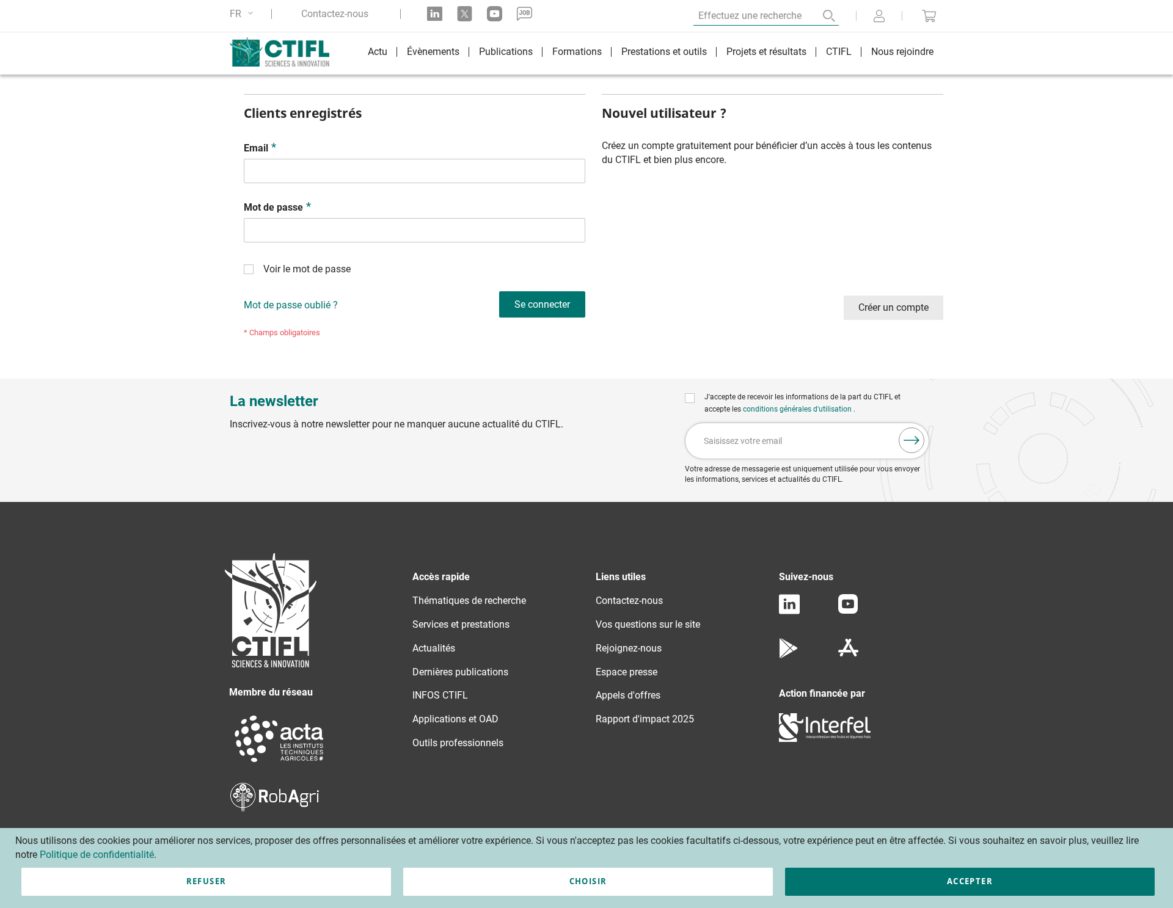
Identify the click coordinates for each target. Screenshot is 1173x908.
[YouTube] (848, 610)
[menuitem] (377, 53)
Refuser (206, 881)
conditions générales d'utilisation (798, 409)
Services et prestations (461, 624)
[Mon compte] (879, 17)
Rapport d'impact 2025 (645, 719)
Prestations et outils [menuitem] (664, 51)
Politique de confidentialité (97, 854)
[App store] (848, 655)
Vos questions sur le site (648, 624)
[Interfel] (825, 738)
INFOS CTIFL (440, 695)
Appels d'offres (628, 695)
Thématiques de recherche (469, 600)
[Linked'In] (789, 611)
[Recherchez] (820, 16)
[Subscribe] (911, 440)
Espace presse (626, 672)
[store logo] (286, 51)
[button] (243, 13)
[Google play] (789, 655)
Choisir (588, 881)
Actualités (433, 648)
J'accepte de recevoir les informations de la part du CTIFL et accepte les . (802, 403)
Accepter (970, 881)
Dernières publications (460, 672)
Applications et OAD (455, 719)
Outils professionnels (457, 743)
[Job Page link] (524, 13)
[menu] (650, 53)
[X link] (464, 13)
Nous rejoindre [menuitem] (902, 51)
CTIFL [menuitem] (839, 51)
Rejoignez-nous (629, 648)
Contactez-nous (334, 14)
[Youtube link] (494, 13)
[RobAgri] (274, 808)
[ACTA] (279, 763)
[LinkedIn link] (434, 13)
